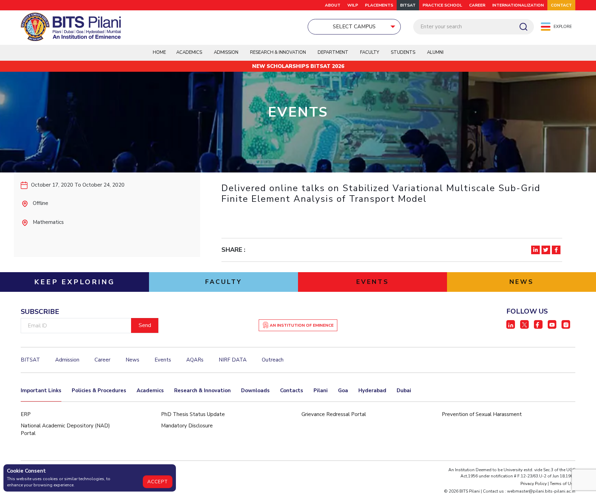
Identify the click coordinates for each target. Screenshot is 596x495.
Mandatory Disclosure (187, 425)
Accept (157, 481)
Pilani (321, 390)
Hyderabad (372, 390)
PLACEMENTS (379, 5)
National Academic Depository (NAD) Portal (65, 429)
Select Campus (354, 26)
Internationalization (518, 5)
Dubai (404, 390)
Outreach (273, 359)
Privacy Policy (533, 483)
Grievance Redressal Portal (333, 414)
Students (403, 52)
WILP (352, 5)
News (132, 359)
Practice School (442, 5)
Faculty (369, 52)
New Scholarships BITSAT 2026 (298, 66)
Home (159, 52)
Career (477, 5)
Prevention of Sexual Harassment (482, 414)
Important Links (41, 390)
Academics (150, 390)
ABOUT (332, 5)
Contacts (291, 390)
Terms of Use (562, 483)
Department (333, 52)
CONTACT (561, 5)
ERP (26, 414)
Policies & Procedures (99, 390)
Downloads (255, 390)
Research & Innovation (202, 390)
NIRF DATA (233, 359)
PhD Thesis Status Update (193, 414)
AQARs (194, 359)
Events (163, 359)
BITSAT (408, 5)
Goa (343, 390)
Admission (226, 52)
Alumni (435, 52)
